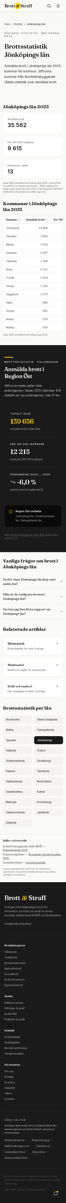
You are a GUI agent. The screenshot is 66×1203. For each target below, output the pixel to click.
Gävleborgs (44, 760)
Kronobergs (44, 802)
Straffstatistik (12, 1042)
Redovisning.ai (41, 1140)
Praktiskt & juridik (14, 1019)
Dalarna (10, 771)
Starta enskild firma (15, 1157)
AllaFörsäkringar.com (16, 1146)
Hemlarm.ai (43, 1146)
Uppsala (11, 740)
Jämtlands (43, 812)
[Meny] (58, 5)
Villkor (8, 1093)
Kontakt (8, 1076)
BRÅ (14, 1189)
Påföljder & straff (14, 1008)
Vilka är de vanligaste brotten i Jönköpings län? (24, 596)
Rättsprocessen (13, 1002)
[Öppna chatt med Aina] (56, 1193)
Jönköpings (44, 740)
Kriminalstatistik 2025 (15, 850)
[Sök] (48, 5)
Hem (7, 24)
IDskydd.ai (38, 1151)
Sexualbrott (11, 974)
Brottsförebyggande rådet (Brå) (28, 535)
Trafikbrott (10, 957)
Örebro (41, 750)
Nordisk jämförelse (15, 1048)
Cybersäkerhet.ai (14, 1151)
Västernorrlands (15, 812)
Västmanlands (14, 781)
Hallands (11, 750)
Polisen (22, 1189)
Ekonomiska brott (14, 962)
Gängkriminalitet (13, 1053)
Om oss (8, 1071)
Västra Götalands (47, 719)
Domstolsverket (36, 1189)
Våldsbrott (10, 951)
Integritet (9, 1087)
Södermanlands (15, 760)
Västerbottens (14, 791)
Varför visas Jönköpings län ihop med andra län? (29, 582)
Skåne (10, 729)
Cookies (9, 1098)
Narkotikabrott (13, 968)
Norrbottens (44, 781)
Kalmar (41, 791)
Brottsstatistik (12, 1037)
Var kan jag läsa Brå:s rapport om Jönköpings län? (26, 611)
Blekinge (11, 802)
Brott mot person (14, 979)
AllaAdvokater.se (14, 1140)
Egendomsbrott (13, 985)
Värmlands (43, 771)
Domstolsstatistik (36, 862)
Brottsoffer (10, 1013)
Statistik (18, 24)
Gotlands (11, 822)
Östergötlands (45, 729)
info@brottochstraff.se (17, 923)
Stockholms (13, 719)
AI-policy (9, 1082)
